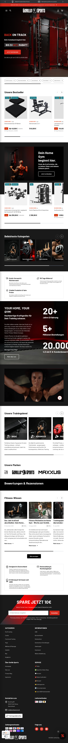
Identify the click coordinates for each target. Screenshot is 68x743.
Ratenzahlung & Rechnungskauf (22, 1)
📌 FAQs (37, 666)
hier (40, 619)
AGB (36, 632)
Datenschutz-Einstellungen (42, 642)
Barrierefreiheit (39, 635)
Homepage (8, 666)
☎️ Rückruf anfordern (40, 677)
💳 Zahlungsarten (39, 684)
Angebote (7, 657)
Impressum (38, 650)
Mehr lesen (8, 543)
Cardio (7, 635)
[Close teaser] (58, 731)
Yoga (6, 642)
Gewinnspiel (38, 646)
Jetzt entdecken (12, 52)
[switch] (6, 736)
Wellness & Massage (10, 646)
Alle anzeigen (34, 556)
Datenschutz (38, 639)
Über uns (7, 670)
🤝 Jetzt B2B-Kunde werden (42, 691)
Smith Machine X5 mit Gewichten (39, 210)
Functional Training (10, 639)
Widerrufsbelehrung (40, 653)
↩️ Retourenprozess (40, 688)
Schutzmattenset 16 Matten (12, 123)
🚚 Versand (38, 681)
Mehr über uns (11, 356)
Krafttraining (8, 632)
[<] (5, 1)
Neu (6, 653)
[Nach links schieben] (57, 92)
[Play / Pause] (60, 398)
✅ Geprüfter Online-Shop (42, 670)
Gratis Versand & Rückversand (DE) (49, 1)
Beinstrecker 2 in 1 (34, 123)
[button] (10, 11)
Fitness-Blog (8, 673)
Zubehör (7, 650)
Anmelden (54, 613)
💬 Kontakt (38, 673)
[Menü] (9, 732)
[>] (63, 1)
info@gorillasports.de (14, 710)
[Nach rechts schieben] (62, 92)
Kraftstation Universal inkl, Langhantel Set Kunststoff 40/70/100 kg (15, 211)
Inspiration (8, 677)
